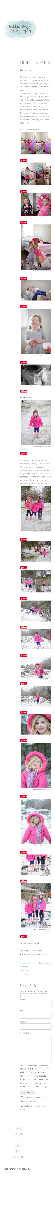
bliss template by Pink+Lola (41, 1207)
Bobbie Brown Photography (17, 1169)
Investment (19, 1157)
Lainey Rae (45, 963)
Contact (19, 1146)
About (19, 1128)
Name (23, 999)
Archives (18, 1134)
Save (25, 160)
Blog (18, 1140)
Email (23, 1010)
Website (24, 1021)
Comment (24, 1032)
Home (19, 1151)
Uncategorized (26, 954)
